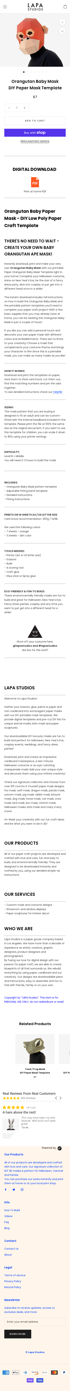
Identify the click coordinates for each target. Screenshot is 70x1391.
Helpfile (57, 392)
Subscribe (18, 1333)
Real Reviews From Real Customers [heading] (29, 1093)
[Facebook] (5, 1189)
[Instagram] (22, 1189)
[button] (56, 1098)
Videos (8, 1216)
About (8, 1254)
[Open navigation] (5, 6)
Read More (45, 1136)
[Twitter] (14, 1189)
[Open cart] (65, 6)
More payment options (35, 141)
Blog (7, 1228)
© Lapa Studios (35, 1352)
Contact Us (11, 1249)
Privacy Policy (12, 1281)
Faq (6, 1222)
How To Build (12, 1210)
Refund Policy (12, 1287)
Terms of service (14, 1275)
